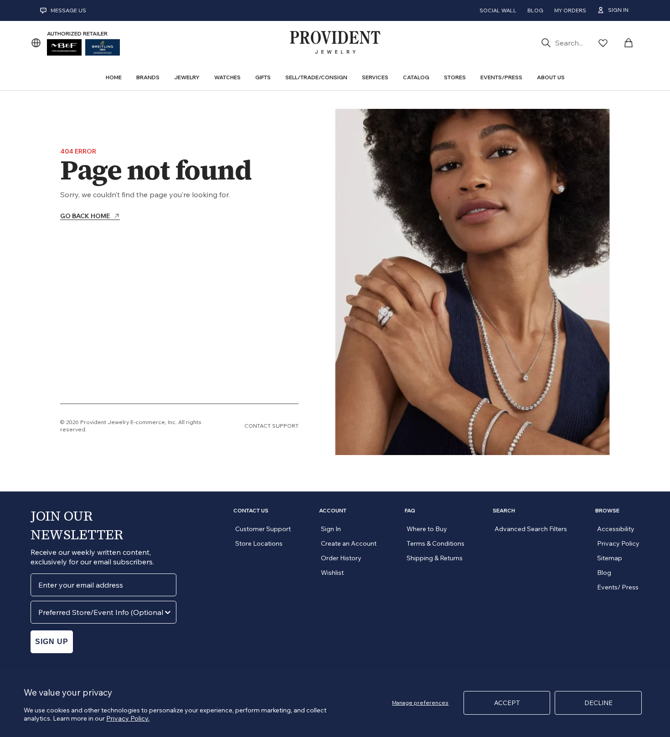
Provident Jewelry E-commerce (122, 422)
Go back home (85, 216)
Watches (227, 77)
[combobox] (100, 612)
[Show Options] (167, 612)
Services (375, 77)
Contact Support (271, 425)
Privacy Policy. (127, 718)
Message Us (68, 10)
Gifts (263, 77)
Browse (607, 510)
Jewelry (187, 77)
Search (504, 510)
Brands (148, 77)
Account (332, 510)
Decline (598, 703)
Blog (535, 10)
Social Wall (497, 10)
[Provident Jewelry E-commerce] (335, 42)
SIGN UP (51, 641)
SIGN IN (618, 9)
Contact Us (250, 510)
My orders (570, 10)
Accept (507, 703)
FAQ (410, 510)
